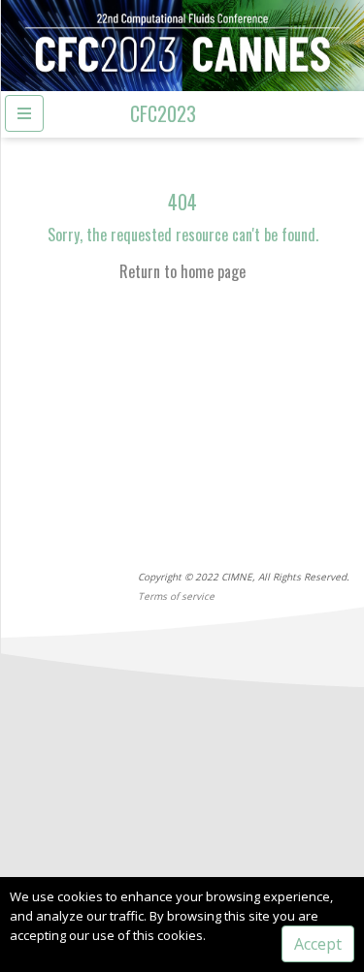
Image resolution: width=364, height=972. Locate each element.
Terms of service (176, 596)
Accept (318, 944)
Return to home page (182, 271)
